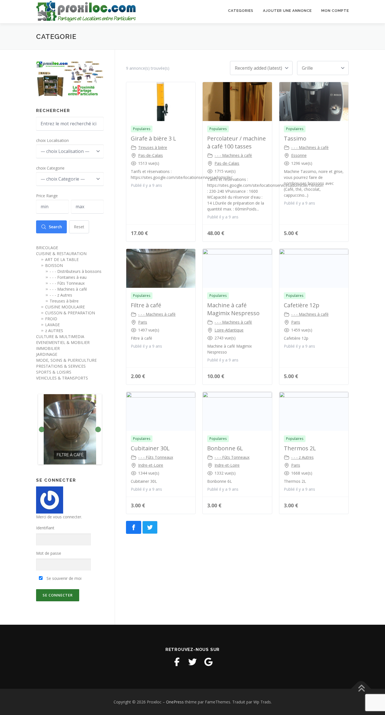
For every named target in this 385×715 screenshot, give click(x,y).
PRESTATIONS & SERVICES (61, 366)
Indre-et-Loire (150, 465)
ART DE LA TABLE (62, 259)
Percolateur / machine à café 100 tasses (236, 142)
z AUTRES (54, 330)
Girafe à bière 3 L (153, 138)
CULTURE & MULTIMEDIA (60, 336)
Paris (142, 322)
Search (55, 226)
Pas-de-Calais (150, 155)
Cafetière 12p (301, 305)
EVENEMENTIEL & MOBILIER (63, 342)
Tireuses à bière (152, 147)
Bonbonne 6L (225, 448)
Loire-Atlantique (229, 330)
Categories (240, 10)
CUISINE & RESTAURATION (61, 253)
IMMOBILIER (48, 348)
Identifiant (45, 527)
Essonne (299, 155)
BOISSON (54, 265)
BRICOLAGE (47, 247)
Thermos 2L (300, 448)
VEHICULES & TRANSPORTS (62, 378)
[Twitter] (192, 662)
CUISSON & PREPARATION (70, 312)
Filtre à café (146, 305)
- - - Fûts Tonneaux (155, 457)
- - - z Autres (302, 457)
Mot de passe (48, 553)
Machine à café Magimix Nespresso (233, 309)
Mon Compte (335, 10)
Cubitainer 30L (150, 448)
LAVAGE (52, 324)
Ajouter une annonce (287, 10)
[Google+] (208, 662)
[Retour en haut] (361, 689)
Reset (79, 226)
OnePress (175, 702)
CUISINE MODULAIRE (65, 307)
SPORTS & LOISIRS (53, 372)
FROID (51, 318)
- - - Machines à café (233, 155)
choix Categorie (50, 168)
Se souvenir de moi (63, 578)
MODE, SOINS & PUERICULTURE (66, 360)
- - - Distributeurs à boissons (75, 271)
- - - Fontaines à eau (68, 277)
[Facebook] (176, 662)
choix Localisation (52, 140)
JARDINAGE (46, 354)
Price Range (47, 195)
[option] (70, 429)
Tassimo (295, 138)
